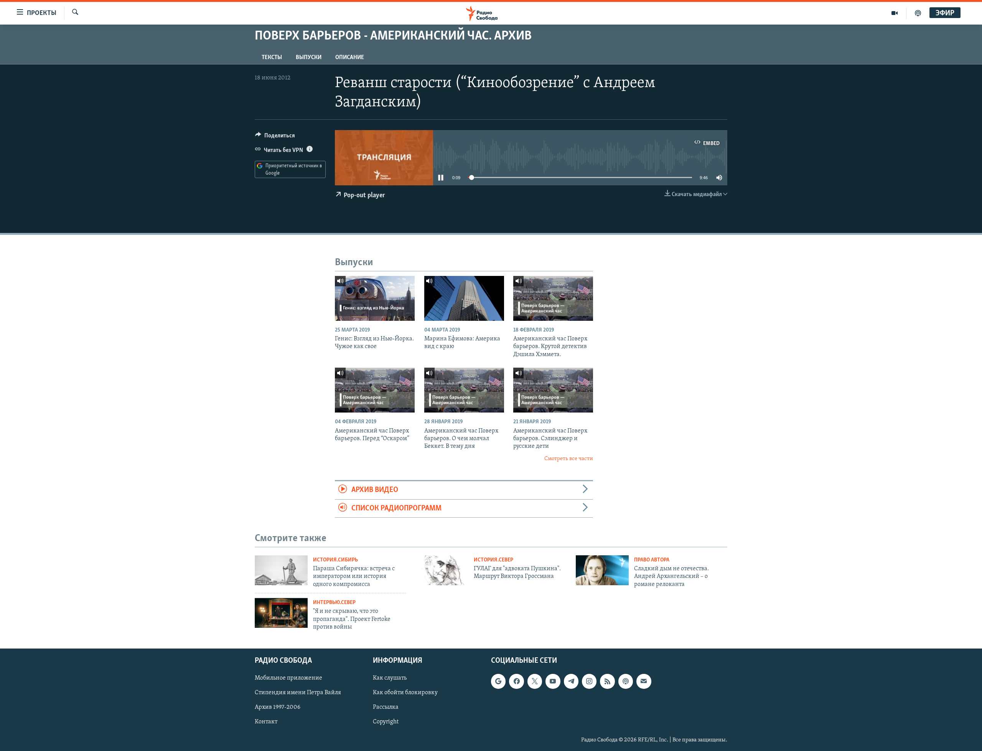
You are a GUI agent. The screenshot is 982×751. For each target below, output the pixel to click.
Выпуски (308, 57)
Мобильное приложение (288, 678)
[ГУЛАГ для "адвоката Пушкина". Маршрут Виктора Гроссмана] (441, 570)
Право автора (651, 560)
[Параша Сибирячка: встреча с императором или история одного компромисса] (281, 570)
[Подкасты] (625, 681)
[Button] (275, 137)
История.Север (493, 560)
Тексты (272, 57)
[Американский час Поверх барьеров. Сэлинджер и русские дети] (553, 390)
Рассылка (386, 708)
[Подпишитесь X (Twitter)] (534, 681)
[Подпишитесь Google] (498, 681)
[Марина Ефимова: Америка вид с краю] (464, 298)
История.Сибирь (335, 560)
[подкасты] (917, 13)
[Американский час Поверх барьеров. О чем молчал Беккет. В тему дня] (464, 390)
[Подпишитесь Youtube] (552, 681)
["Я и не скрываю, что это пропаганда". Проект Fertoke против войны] (281, 613)
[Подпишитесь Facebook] (516, 681)
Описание (349, 57)
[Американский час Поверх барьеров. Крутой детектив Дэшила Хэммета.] (553, 298)
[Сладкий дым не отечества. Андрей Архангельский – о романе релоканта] (602, 570)
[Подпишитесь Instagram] (589, 681)
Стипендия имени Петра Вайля (298, 693)
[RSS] (607, 681)
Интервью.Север (334, 603)
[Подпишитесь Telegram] (571, 681)
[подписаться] (643, 681)
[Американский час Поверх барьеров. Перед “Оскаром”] (375, 390)
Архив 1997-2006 (277, 708)
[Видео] (894, 13)
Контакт (266, 722)
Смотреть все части (568, 459)
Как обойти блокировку (405, 693)
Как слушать (390, 678)
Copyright (386, 722)
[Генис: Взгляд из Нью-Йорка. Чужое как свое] (375, 298)
